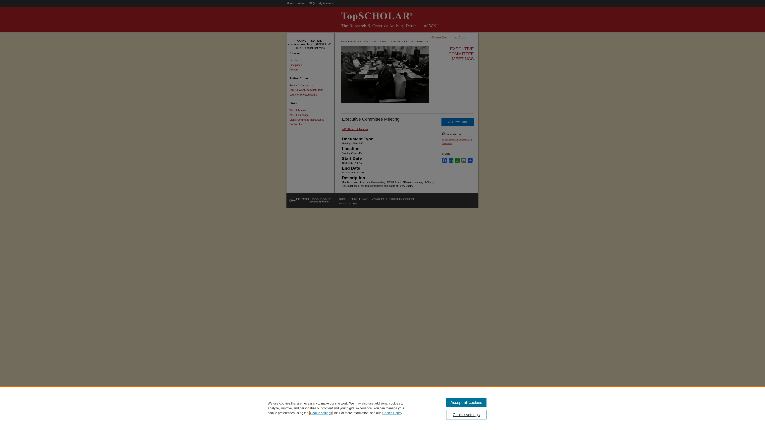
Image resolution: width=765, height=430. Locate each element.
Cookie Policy (392, 413)
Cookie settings (321, 413)
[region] (382, 408)
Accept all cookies (466, 402)
